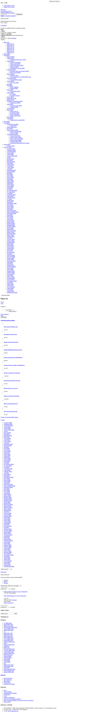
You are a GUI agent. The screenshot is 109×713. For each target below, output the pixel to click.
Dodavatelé (3, 572)
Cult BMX (9, 169)
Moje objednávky (8, 678)
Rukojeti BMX (11, 74)
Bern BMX (10, 160)
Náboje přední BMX (15, 62)
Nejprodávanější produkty (8, 320)
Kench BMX (10, 206)
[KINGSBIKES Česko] (7, 12)
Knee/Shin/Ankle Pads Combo (18, 59)
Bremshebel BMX (14, 113)
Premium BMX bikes (9, 641)
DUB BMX (10, 174)
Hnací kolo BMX (11, 78)
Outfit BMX (7, 123)
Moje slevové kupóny (9, 684)
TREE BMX (10, 285)
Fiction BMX (10, 186)
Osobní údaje (7, 682)
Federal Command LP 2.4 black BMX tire (13, 357)
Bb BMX (9, 84)
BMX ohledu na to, (12, 127)
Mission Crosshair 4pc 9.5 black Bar (12, 373)
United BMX (10, 288)
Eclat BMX (10, 179)
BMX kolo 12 (10, 43)
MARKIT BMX (11, 226)
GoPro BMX (10, 196)
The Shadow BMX (12, 281)
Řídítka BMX (10, 100)
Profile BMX (10, 245)
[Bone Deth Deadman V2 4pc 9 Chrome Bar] (15, 591)
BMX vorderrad (14, 87)
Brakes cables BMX (15, 115)
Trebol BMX (10, 284)
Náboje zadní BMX (15, 64)
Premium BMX (11, 242)
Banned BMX (10, 159)
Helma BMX (13, 125)
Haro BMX (10, 202)
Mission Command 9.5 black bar (11, 342)
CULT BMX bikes (8, 639)
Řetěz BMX (10, 117)
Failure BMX (10, 182)
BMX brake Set (14, 111)
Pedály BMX (10, 97)
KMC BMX (10, 216)
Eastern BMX (10, 177)
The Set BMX (10, 279)
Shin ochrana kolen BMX (16, 138)
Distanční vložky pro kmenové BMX (19, 71)
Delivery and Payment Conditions (12, 699)
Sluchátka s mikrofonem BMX (15, 101)
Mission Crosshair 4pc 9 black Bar (11, 396)
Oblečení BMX (8, 657)
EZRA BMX (10, 180)
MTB (5, 643)
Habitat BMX (10, 200)
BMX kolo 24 (10, 52)
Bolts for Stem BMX (15, 72)
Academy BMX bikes (9, 650)
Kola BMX (10, 85)
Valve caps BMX (14, 82)
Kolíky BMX (10, 92)
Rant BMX (10, 251)
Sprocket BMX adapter (16, 79)
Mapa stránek (7, 701)
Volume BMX (10, 291)
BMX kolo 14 (10, 45)
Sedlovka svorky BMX (16, 105)
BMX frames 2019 (8, 666)
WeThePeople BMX (12, 292)
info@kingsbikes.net (13, 711)
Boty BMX (7, 121)
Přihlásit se (3, 9)
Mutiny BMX (10, 235)
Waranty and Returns (9, 697)
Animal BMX (10, 154)
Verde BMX (10, 289)
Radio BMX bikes (8, 640)
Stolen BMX (10, 269)
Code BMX (10, 166)
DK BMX (9, 173)
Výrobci (3, 420)
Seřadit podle (4, 585)
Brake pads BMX (14, 114)
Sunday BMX (10, 276)
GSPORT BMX (11, 197)
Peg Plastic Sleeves (15, 95)
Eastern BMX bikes (9, 672)
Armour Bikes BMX (12, 156)
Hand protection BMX (12, 130)
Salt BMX (9, 253)
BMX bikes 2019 (8, 636)
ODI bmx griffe (14, 75)
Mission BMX (10, 232)
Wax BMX (13, 94)
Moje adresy (7, 681)
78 (4, 631)
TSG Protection (11, 286)
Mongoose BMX (11, 233)
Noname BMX (11, 236)
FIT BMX (9, 189)
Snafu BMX (10, 262)
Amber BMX (10, 153)
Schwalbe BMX (11, 256)
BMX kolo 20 (10, 49)
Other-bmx (6, 646)
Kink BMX (10, 215)
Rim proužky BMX (15, 91)
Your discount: (5, 11)
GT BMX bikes (8, 623)
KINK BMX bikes (8, 637)
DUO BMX (10, 176)
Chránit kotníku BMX (15, 141)
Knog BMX (10, 217)
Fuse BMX (10, 193)
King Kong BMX (11, 210)
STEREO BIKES (11, 266)
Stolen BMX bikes (8, 630)
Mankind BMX (11, 225)
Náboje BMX (10, 61)
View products (5, 314)
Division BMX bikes (9, 653)
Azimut (9, 157)
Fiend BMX (10, 187)
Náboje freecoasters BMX (16, 65)
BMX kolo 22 (10, 51)
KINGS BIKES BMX (12, 212)
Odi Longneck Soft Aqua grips (10, 411)
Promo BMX (7, 144)
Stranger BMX (11, 271)
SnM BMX (10, 263)
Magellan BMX (11, 223)
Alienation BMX (11, 150)
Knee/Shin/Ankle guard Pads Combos (19, 143)
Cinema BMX (10, 164)
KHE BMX (10, 209)
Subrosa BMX (10, 274)
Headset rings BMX (15, 102)
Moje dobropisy (8, 679)
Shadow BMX (10, 258)
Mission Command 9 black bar (11, 403)
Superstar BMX (11, 278)
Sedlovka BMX (14, 107)
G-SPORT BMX (11, 194)
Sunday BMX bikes (9, 629)
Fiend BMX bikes (8, 624)
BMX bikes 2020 (8, 634)
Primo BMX (10, 243)
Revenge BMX (11, 252)
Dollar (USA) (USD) (9, 7)
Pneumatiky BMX (11, 98)
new (5, 663)
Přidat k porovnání (8, 602)
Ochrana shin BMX (15, 136)
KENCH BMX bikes (9, 649)
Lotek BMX (10, 219)
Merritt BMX (10, 229)
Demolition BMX (11, 170)
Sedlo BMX (10, 104)
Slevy (5, 690)
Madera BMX (10, 222)
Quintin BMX (10, 248)
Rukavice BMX (14, 133)
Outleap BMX (10, 240)
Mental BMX (10, 228)
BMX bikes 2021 (8, 633)
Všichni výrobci (8, 147)
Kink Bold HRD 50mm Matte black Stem (13, 349)
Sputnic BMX (10, 265)
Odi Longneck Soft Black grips (11, 326)
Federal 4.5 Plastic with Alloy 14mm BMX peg (14, 365)
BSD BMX (10, 163)
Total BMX (10, 282)
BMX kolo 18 (10, 48)
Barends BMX (10, 56)
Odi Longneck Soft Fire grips (10, 334)
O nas (5, 696)
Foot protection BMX (12, 134)
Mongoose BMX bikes (9, 669)
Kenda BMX (10, 207)
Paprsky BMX (10, 108)
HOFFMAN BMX (12, 203)
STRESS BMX (11, 272)
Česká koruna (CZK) (9, 5)
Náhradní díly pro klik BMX (17, 68)
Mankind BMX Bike (9, 644)
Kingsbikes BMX (11, 213)
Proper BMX (10, 246)
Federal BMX (10, 184)
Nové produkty (7, 691)
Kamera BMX (10, 81)
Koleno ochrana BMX (16, 137)
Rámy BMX (7, 54)
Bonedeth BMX (11, 161)
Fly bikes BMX (11, 192)
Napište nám (7, 694)
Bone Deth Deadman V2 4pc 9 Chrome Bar (15, 595)
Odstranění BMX (11, 69)
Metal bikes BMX (11, 230)
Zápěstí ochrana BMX (15, 131)
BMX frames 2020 (8, 664)
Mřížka (5, 581)
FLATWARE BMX (12, 190)
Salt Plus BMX (11, 255)
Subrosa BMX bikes (9, 670)
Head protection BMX (12, 124)
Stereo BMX (10, 268)
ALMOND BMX (11, 151)
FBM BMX (10, 183)
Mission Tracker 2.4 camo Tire (11, 388)
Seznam (6, 583)
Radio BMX (10, 249)
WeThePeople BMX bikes (10, 627)
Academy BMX (11, 148)
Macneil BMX (10, 220)
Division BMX (11, 171)
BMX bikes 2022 (8, 654)
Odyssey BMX (11, 239)
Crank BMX (10, 118)
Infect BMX (10, 205)
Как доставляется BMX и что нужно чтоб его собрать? (19, 700)
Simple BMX (10, 259)
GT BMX (9, 199)
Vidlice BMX (10, 58)
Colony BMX (10, 167)
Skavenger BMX (11, 261)
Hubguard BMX (14, 66)
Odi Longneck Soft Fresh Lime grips (12, 380)
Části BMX (7, 55)
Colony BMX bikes (9, 652)
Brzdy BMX (10, 110)
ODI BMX (10, 238)
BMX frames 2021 (8, 626)
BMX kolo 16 (10, 46)
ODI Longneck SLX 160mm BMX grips (20, 77)
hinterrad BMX (14, 88)
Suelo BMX (10, 275)
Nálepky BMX (11, 146)
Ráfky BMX (10, 90)
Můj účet (3, 675)
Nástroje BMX (7, 656)
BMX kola (6, 42)
